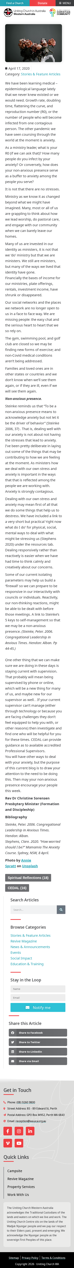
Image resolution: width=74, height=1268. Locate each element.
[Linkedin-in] (30, 1131)
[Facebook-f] (7, 1131)
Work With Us (18, 1194)
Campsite (14, 1170)
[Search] (61, 909)
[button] (38, 1033)
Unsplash (30, 866)
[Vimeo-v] (7, 1143)
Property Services (21, 1186)
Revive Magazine (20, 1178)
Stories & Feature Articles (40, 74)
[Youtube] (19, 1143)
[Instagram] (19, 1131)
